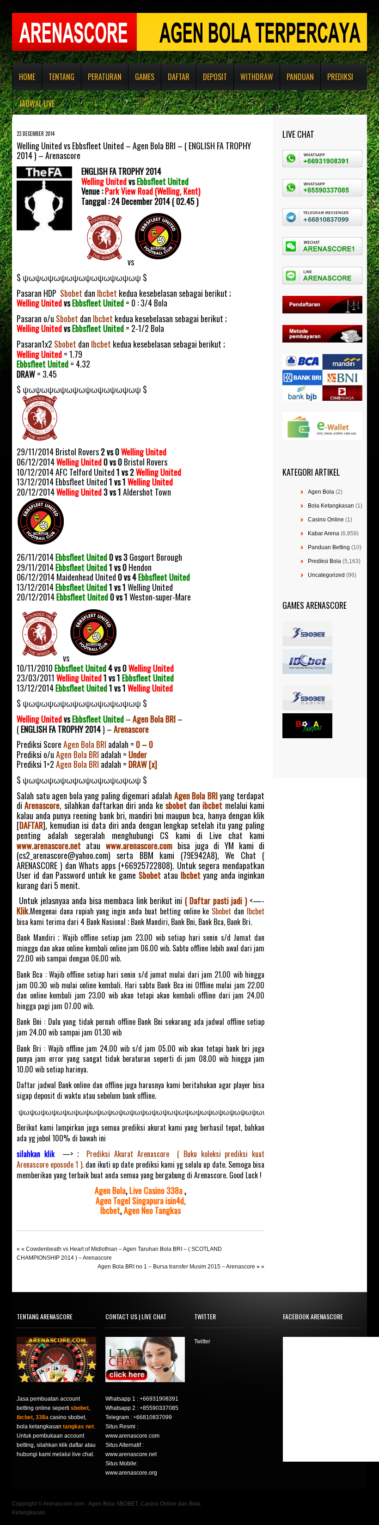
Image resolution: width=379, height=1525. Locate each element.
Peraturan (105, 76)
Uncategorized (326, 575)
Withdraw (256, 76)
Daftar (179, 76)
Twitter (202, 1341)
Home (27, 76)
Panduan (300, 76)
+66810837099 (152, 1417)
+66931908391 (159, 1399)
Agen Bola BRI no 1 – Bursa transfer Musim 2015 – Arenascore (176, 1266)
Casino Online (326, 519)
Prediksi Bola (324, 561)
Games (144, 76)
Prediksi (340, 76)
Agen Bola (321, 492)
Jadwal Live (37, 103)
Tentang (61, 76)
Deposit (215, 76)
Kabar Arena (323, 533)
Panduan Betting (329, 547)
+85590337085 (159, 1408)
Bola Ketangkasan (331, 505)
